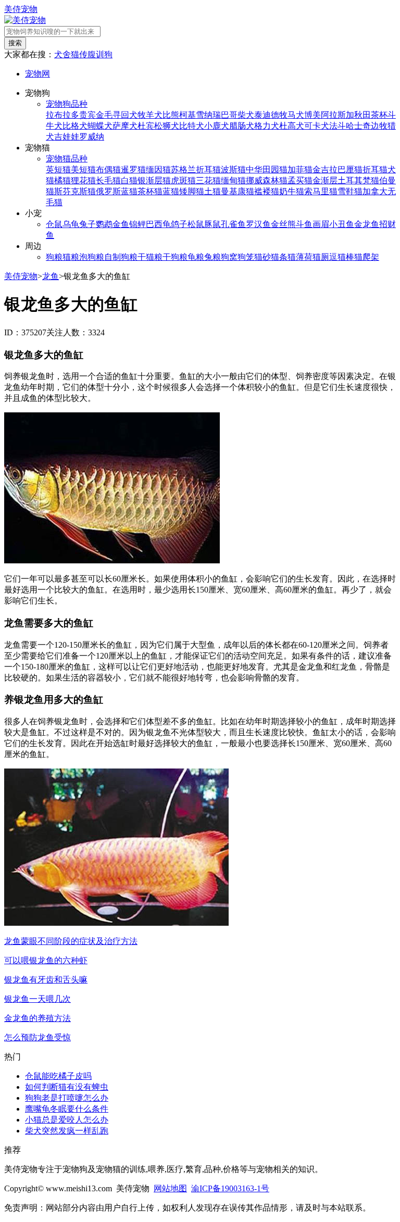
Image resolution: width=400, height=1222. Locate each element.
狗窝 (229, 257)
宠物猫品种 (67, 158)
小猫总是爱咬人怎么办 (66, 1119)
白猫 (129, 180)
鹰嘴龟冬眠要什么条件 (66, 1108)
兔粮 (212, 257)
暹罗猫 (133, 169)
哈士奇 (358, 125)
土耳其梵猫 (358, 180)
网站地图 (170, 1188)
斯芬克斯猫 (75, 191)
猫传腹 (83, 54)
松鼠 (196, 224)
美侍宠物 (21, 9)
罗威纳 (91, 136)
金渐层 (325, 180)
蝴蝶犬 (100, 125)
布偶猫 (108, 169)
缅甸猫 (233, 180)
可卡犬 (316, 125)
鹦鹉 (104, 224)
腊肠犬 (241, 125)
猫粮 (71, 257)
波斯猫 (233, 169)
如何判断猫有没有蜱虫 (66, 1086)
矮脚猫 (191, 191)
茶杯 (379, 114)
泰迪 (262, 114)
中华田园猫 (267, 169)
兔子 (87, 224)
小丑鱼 (341, 224)
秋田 (362, 114)
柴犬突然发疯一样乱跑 (66, 1130)
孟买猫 (300, 180)
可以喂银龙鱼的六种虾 (46, 960)
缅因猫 (158, 169)
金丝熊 (283, 224)
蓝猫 (170, 191)
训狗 (104, 54)
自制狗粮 (121, 257)
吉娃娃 (66, 136)
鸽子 (179, 224)
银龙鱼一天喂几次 (37, 998)
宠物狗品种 (67, 103)
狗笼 (246, 257)
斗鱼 (304, 224)
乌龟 (71, 224)
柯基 (187, 114)
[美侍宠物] (25, 20)
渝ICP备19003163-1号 (230, 1188)
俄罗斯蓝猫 (117, 191)
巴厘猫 (350, 169)
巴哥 (229, 114)
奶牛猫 (291, 191)
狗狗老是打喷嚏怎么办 (66, 1097)
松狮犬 (166, 125)
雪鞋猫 (350, 191)
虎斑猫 (183, 180)
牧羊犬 (150, 114)
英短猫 (58, 169)
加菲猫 (300, 169)
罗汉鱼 (258, 224)
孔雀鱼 (233, 224)
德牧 (279, 114)
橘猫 (62, 180)
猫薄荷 (300, 257)
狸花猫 (83, 180)
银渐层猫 (154, 180)
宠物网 (37, 73)
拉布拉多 (62, 114)
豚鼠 (212, 224)
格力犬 (266, 125)
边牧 (379, 125)
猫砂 (262, 257)
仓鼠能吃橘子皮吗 (58, 1076)
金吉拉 (325, 169)
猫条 (279, 257)
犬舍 (62, 54)
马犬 (296, 114)
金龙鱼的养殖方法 (37, 1018)
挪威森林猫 (267, 180)
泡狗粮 (91, 257)
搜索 (15, 43)
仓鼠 (54, 224)
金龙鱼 (366, 224)
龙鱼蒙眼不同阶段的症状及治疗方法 (71, 941)
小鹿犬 (216, 125)
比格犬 (75, 125)
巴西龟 (158, 224)
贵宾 (87, 114)
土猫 (212, 191)
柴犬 (246, 114)
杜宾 (146, 125)
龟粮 (196, 257)
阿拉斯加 (337, 114)
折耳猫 (375, 169)
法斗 (337, 125)
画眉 (320, 224)
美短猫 (83, 169)
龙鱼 (50, 276)
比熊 (170, 114)
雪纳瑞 (208, 114)
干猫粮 (150, 257)
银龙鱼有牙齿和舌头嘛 (46, 979)
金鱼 (121, 224)
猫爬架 (366, 257)
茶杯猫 (150, 191)
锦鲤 (137, 224)
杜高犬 (291, 125)
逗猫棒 (341, 257)
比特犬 (191, 125)
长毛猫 (108, 180)
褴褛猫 (266, 191)
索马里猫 (321, 191)
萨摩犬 (125, 125)
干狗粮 (175, 257)
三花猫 (208, 180)
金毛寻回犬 (117, 114)
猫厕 (320, 257)
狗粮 (54, 257)
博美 (312, 114)
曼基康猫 (237, 191)
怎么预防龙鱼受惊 (37, 1037)
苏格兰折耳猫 (196, 169)
